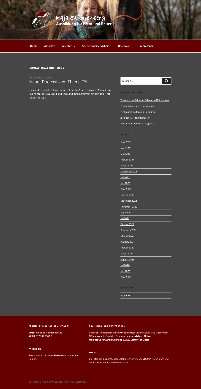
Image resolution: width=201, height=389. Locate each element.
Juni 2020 (125, 271)
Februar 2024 (127, 159)
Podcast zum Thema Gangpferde (137, 106)
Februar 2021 (127, 247)
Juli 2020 (125, 265)
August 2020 (127, 259)
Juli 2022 (124, 218)
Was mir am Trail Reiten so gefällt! (137, 123)
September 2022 (129, 212)
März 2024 (126, 153)
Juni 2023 (125, 183)
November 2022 (128, 206)
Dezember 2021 (128, 230)
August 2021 (126, 241)
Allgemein (125, 295)
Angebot (67, 46)
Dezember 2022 (128, 200)
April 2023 (125, 189)
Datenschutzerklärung (40, 381)
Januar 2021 (126, 253)
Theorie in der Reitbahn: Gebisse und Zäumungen (144, 100)
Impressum (146, 46)
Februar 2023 (127, 195)
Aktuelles (49, 46)
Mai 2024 (125, 148)
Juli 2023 (125, 177)
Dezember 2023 (128, 171)
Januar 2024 (126, 165)
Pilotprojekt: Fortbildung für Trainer (137, 112)
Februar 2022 (127, 224)
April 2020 (125, 277)
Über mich (124, 46)
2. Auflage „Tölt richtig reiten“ (135, 117)
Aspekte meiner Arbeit (95, 46)
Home (33, 46)
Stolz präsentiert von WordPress (70, 381)
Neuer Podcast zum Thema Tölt (59, 81)
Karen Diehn (158, 358)
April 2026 (125, 142)
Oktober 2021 (127, 235)
